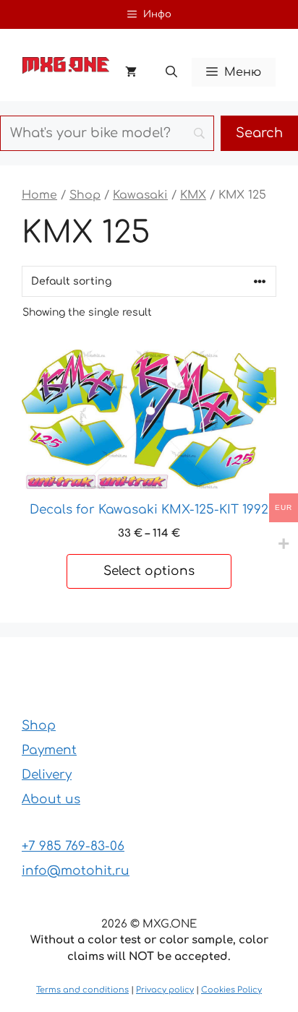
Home (39, 195)
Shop (85, 195)
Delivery (47, 775)
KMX (193, 195)
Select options (149, 571)
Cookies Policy (231, 990)
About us (51, 799)
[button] (171, 72)
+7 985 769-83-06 (73, 846)
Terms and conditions (82, 990)
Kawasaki (140, 195)
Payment (49, 750)
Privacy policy (165, 990)
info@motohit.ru (75, 871)
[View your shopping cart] (131, 72)
